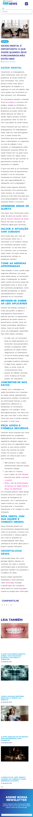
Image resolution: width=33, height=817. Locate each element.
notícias (11, 102)
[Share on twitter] (4, 605)
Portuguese (8, 1)
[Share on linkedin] (6, 605)
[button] (26, 3)
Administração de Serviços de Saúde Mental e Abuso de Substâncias (17, 486)
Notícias (5, 41)
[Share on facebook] (2, 605)
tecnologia (10, 583)
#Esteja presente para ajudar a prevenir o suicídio (17, 477)
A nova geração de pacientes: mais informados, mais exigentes (14, 738)
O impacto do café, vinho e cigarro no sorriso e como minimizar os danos (13, 779)
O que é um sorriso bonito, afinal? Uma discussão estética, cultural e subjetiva (13, 656)
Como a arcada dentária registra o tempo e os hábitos (12, 698)
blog (21, 588)
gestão (5, 585)
